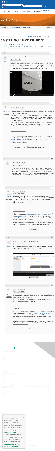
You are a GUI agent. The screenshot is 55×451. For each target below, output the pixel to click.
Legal (3, 408)
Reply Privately (17, 59)
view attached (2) (35, 241)
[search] (21, 5)
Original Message (33, 179)
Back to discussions (7, 36)
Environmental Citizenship (8, 401)
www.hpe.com (17, 386)
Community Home (5, 27)
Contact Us (4, 399)
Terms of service (5, 406)
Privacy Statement (11, 432)
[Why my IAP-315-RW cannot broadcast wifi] (8, 46)
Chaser (5, 61)
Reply (12, 59)
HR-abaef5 (6, 111)
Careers (3, 397)
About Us (4, 395)
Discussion (15, 27)
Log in (45, 6)
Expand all (31, 36)
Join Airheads (46, 10)
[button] (23, 417)
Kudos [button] (52, 52)
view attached (30, 57)
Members (25, 27)
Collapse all (38, 36)
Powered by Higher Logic (27, 448)
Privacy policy (5, 403)
